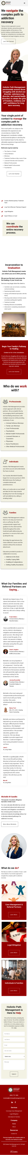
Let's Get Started (8, 41)
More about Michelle (9, 824)
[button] (24, 3)
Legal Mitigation (14, 1114)
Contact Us (14, 1133)
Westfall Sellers (13, 621)
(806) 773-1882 (14, 1095)
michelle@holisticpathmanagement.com (14, 1098)
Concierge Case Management (14, 1111)
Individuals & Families (14, 1117)
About (14, 1127)
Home (14, 1124)
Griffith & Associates (14, 653)
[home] (6, 3)
